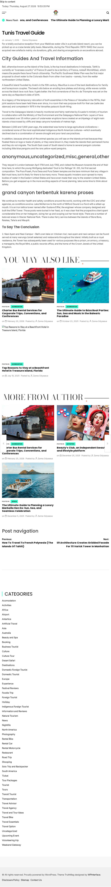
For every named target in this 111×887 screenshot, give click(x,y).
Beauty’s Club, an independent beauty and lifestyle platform (82, 449)
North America (9, 729)
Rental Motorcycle (11, 748)
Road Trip (7, 757)
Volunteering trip (10, 840)
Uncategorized (9, 831)
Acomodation (17, 306)
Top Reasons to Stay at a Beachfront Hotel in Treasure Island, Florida (25, 369)
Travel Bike (7, 817)
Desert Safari (8, 660)
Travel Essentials (10, 821)
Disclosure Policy (10, 880)
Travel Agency (9, 808)
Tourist (5, 785)
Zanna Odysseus (29, 40)
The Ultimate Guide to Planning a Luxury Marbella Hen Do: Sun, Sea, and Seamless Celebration (27, 508)
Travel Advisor (9, 803)
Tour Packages (9, 780)
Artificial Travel (9, 623)
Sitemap (25, 880)
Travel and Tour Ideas (13, 812)
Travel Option (9, 826)
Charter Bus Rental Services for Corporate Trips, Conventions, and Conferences (24, 313)
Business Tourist (10, 646)
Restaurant (7, 752)
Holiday (6, 702)
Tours (5, 789)
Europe (5, 679)
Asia (4, 628)
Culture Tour (8, 656)
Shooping (7, 762)
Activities (70, 444)
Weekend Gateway (11, 844)
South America (9, 771)
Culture (5, 651)
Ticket (5, 775)
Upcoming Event (10, 835)
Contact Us (36, 880)
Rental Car (7, 743)
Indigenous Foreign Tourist (15, 706)
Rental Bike (7, 738)
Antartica (6, 619)
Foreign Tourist (9, 697)
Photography (8, 734)
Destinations (8, 665)
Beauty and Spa (10, 637)
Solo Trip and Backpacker (15, 766)
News (5, 720)
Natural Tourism (10, 715)
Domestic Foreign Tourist (14, 669)
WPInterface (94, 874)
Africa (14, 501)
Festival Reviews (10, 688)
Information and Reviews (14, 711)
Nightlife (6, 725)
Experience (7, 683)
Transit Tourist (9, 794)
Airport (5, 614)
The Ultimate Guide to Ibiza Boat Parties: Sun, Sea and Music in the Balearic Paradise (83, 313)
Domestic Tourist (10, 674)
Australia (6, 632)
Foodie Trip (7, 692)
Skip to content (7, 1)
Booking (6, 642)
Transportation (9, 798)
